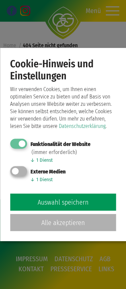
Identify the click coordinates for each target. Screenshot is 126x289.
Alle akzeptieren (63, 223)
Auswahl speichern (63, 202)
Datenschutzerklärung (82, 126)
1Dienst (41, 160)
